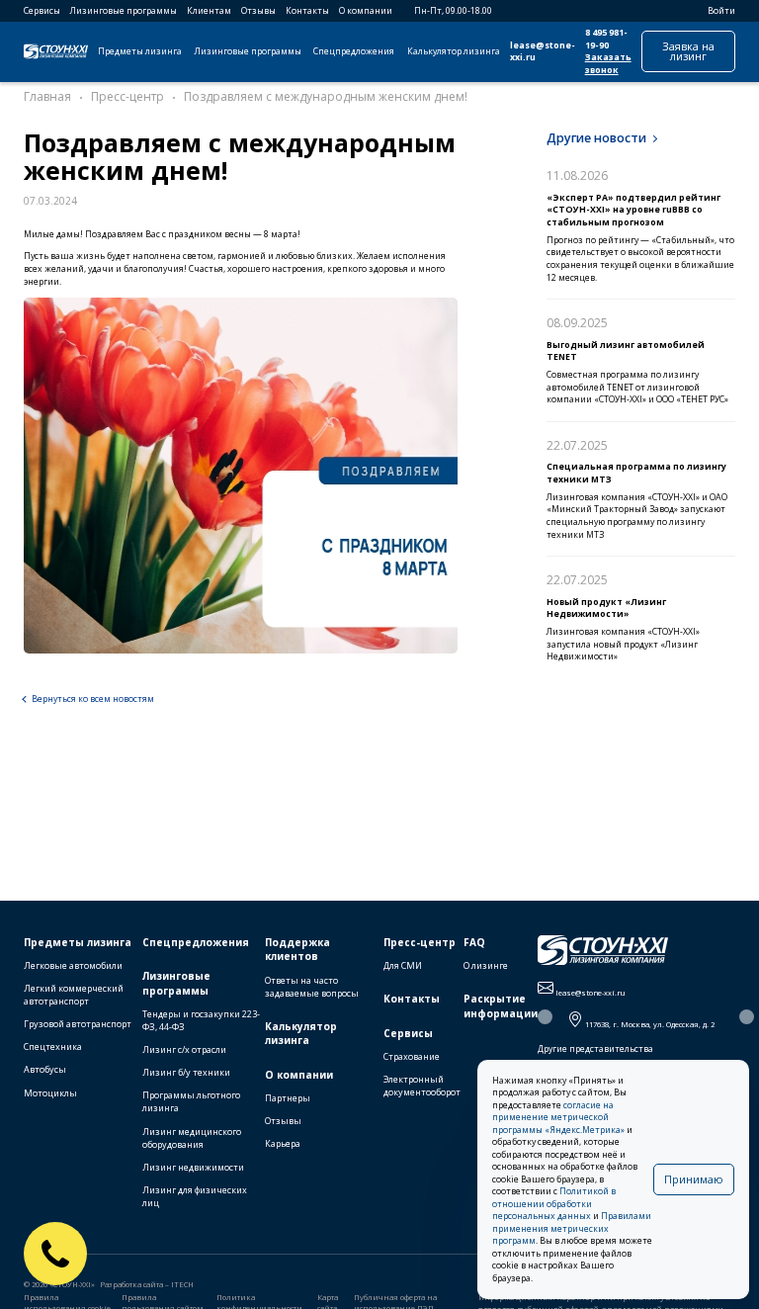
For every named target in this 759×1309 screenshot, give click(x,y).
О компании (365, 11)
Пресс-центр (419, 942)
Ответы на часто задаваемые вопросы (312, 987)
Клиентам (209, 11)
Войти (721, 11)
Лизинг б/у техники (186, 1072)
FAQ (474, 942)
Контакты (307, 11)
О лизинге (486, 965)
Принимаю (693, 1179)
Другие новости (596, 138)
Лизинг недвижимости (193, 1167)
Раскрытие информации (501, 1006)
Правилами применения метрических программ (571, 1228)
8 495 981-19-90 (606, 39)
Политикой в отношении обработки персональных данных (554, 1203)
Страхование (411, 1056)
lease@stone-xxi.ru (542, 52)
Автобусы (45, 1069)
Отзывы (258, 11)
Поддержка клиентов (297, 949)
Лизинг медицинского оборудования (191, 1138)
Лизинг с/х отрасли (184, 1049)
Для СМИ (402, 965)
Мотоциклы (50, 1093)
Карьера (282, 1143)
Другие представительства (595, 1049)
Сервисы (42, 11)
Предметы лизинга (140, 51)
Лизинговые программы (123, 11)
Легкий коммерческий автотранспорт (74, 994)
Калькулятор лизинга (453, 51)
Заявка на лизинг (688, 51)
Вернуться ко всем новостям (93, 699)
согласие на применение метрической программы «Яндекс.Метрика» (558, 1117)
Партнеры (287, 1097)
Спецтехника (53, 1046)
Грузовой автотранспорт (77, 1023)
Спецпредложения (353, 51)
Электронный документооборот (422, 1085)
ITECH (182, 1284)
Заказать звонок (608, 63)
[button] (545, 1016)
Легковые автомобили (73, 965)
